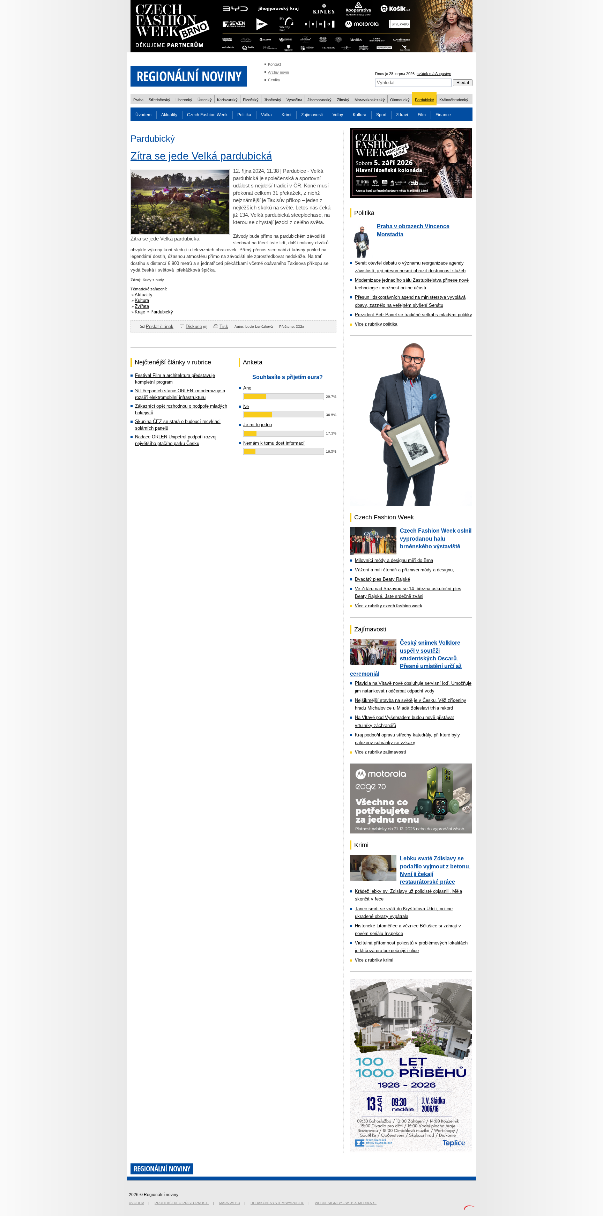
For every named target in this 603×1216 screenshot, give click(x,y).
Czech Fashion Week (207, 114)
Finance (443, 114)
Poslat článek (159, 326)
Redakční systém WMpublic (277, 1203)
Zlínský (343, 100)
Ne (246, 406)
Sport (381, 114)
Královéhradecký (453, 100)
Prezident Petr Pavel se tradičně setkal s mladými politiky (413, 314)
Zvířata (142, 306)
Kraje (140, 311)
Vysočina (294, 100)
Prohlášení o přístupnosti (182, 1203)
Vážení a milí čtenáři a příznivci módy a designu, (404, 569)
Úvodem (143, 114)
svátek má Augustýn (434, 74)
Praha (138, 100)
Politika (244, 114)
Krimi (286, 114)
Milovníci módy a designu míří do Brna (394, 560)
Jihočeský (272, 100)
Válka (266, 114)
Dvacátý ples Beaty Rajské (382, 579)
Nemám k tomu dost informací (274, 443)
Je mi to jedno (257, 424)
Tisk (223, 326)
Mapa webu (229, 1203)
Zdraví (402, 114)
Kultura (359, 114)
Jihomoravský (319, 100)
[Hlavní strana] (189, 90)
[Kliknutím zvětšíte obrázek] (180, 233)
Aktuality (169, 114)
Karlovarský (227, 100)
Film (422, 114)
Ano (247, 388)
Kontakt (274, 64)
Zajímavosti (312, 114)
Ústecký (205, 100)
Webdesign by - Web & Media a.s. (346, 1203)
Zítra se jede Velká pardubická (201, 156)
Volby (338, 114)
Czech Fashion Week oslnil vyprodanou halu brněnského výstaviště (435, 538)
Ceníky (274, 80)
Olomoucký (400, 100)
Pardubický (424, 100)
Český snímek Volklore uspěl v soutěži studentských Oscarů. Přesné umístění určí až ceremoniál (406, 658)
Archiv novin (278, 72)
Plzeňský (251, 100)
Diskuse (194, 326)
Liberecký (184, 100)
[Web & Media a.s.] (469, 1208)
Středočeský (159, 100)
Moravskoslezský (370, 100)
